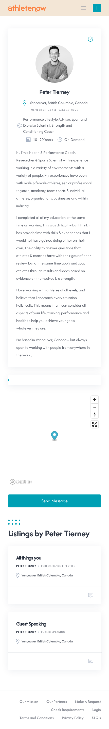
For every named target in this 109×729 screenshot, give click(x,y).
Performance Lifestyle (58, 566)
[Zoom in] (94, 399)
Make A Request (88, 701)
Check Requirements (67, 709)
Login (96, 709)
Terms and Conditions (37, 717)
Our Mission (29, 701)
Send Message (54, 501)
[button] (54, 436)
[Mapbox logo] (21, 482)
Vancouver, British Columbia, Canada (58, 102)
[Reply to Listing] (91, 595)
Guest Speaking (31, 623)
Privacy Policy (73, 717)
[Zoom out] (94, 407)
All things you (28, 557)
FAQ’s (96, 717)
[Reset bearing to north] (94, 414)
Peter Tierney (26, 566)
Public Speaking (53, 632)
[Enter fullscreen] (94, 424)
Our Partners (56, 701)
